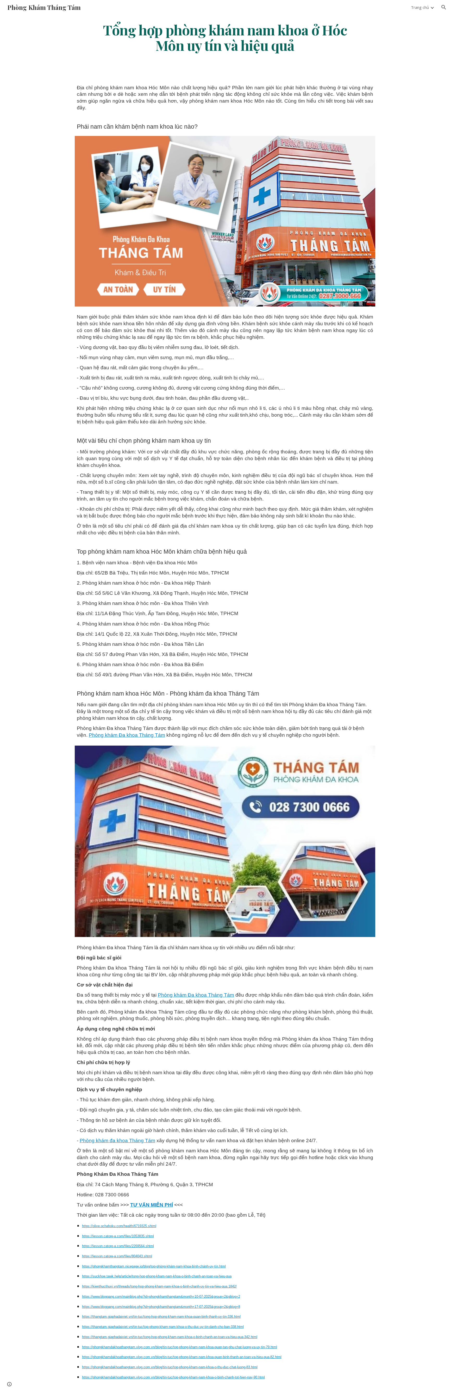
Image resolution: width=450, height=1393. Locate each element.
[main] (225, 37)
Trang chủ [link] (420, 7)
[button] (444, 7)
